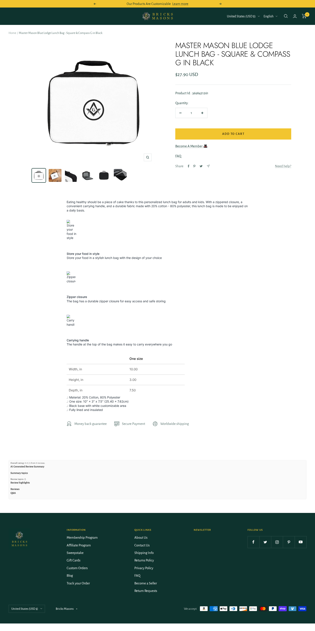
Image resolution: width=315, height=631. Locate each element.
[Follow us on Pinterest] (289, 542)
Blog (70, 575)
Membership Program (82, 537)
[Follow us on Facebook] (253, 542)
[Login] (295, 16)
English (268, 16)
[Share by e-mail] (208, 166)
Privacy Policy (143, 568)
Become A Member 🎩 (191, 146)
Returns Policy (144, 560)
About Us (140, 537)
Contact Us (142, 545)
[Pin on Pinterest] (194, 166)
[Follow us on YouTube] (300, 542)
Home (12, 33)
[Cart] (304, 16)
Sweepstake (75, 553)
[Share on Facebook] (188, 166)
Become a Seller (145, 583)
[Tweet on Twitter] (201, 166)
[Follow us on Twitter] (265, 542)
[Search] (286, 16)
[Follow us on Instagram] (277, 542)
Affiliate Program (79, 545)
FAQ (178, 156)
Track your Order (78, 583)
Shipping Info (144, 553)
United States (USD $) (241, 16)
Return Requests (145, 591)
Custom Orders (77, 568)
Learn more (180, 4)
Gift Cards (73, 560)
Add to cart (233, 133)
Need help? (283, 166)
